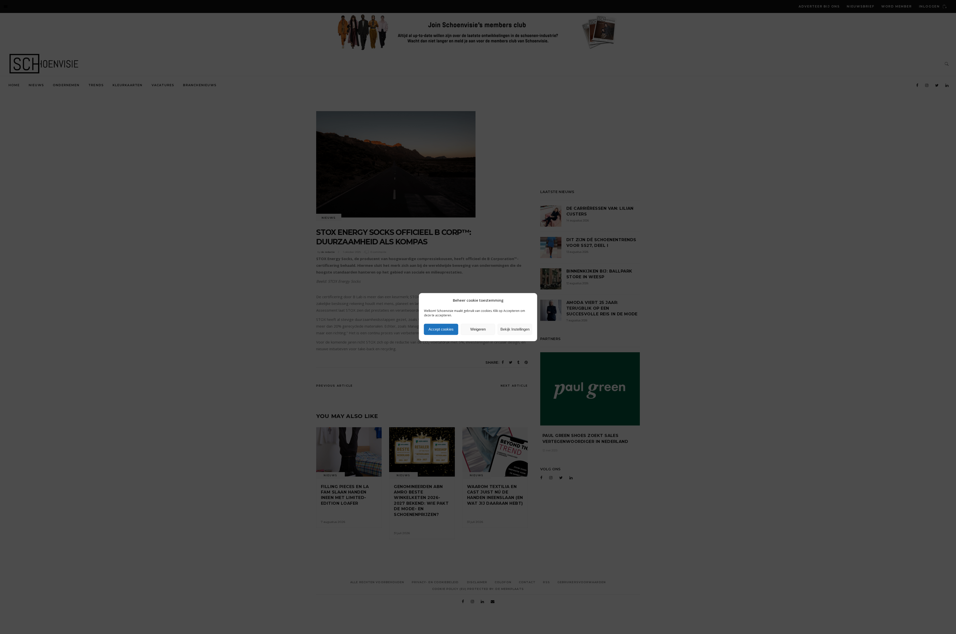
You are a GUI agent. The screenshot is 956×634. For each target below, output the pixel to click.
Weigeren (478, 329)
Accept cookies (441, 329)
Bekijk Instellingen (515, 329)
